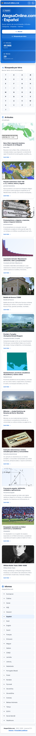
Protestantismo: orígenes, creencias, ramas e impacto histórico (16, 221)
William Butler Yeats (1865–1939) (15, 565)
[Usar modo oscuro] (33, 3)
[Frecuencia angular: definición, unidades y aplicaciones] (18, 477)
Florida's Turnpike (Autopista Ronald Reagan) (13, 335)
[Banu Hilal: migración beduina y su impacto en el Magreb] (18, 132)
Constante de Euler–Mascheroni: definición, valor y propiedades (15, 259)
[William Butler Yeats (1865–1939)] (18, 554)
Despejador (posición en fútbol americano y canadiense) (14, 528)
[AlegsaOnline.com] (13, 3)
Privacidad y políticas (20, 730)
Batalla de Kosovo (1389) (12, 297)
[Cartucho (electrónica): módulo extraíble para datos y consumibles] (18, 439)
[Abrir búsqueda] (29, 3)
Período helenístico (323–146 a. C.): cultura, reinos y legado (13, 182)
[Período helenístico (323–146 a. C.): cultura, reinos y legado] (18, 170)
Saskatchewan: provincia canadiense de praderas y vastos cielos (16, 373)
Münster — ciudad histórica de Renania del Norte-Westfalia (14, 412)
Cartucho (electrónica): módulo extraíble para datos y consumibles (15, 450)
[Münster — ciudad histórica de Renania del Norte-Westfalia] (18, 400)
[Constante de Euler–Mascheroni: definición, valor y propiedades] (18, 248)
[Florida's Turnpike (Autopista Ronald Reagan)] (18, 323)
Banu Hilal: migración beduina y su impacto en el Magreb (14, 144)
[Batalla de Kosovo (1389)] (18, 286)
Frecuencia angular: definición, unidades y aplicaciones (14, 489)
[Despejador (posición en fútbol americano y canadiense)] (18, 516)
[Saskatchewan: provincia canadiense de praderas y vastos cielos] (18, 361)
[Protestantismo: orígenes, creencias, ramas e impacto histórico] (18, 209)
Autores (11, 730)
